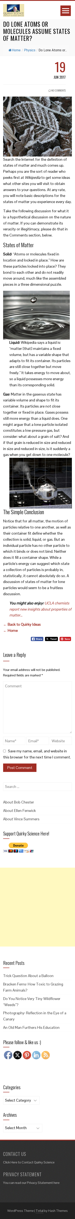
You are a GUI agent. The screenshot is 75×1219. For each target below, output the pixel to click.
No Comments (58, 90)
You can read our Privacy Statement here (31, 1182)
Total (39, 1210)
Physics (29, 50)
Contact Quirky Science (38, 1162)
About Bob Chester (18, 802)
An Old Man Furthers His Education (31, 1027)
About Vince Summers (21, 819)
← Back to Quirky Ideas (22, 624)
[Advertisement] (37, 907)
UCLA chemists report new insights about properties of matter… (40, 609)
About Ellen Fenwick (19, 810)
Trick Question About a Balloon (28, 975)
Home (16, 50)
